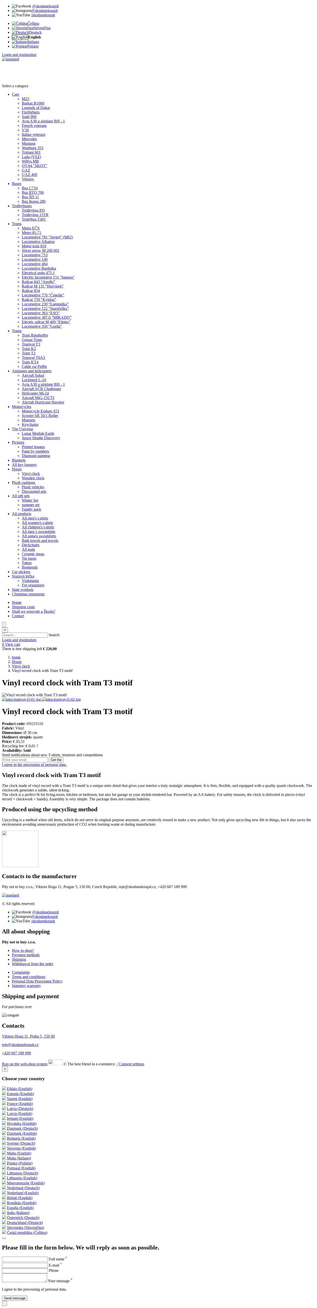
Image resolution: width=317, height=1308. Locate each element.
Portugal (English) (21, 1168)
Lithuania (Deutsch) (22, 1173)
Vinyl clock (21, 666)
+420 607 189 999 (16, 1053)
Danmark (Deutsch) (22, 1128)
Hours (17, 662)
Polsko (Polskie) (19, 1163)
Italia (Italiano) (18, 1213)
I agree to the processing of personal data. (34, 764)
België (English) (19, 1198)
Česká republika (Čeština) (27, 1232)
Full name (58, 1259)
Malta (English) (19, 1153)
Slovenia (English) (21, 1148)
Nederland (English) (23, 1193)
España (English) (20, 1208)
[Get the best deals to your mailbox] (4, 1238)
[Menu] (4, 624)
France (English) (20, 1104)
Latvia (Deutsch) (20, 1108)
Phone (54, 1270)
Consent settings (131, 1064)
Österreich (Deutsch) (23, 1218)
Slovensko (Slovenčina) (25, 1227)
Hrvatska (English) (21, 1123)
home (16, 657)
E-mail (55, 1265)
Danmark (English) (22, 1133)
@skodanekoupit (45, 6)
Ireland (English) (20, 1118)
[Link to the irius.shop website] (55, 1064)
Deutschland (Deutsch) (25, 1223)
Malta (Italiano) (19, 1158)
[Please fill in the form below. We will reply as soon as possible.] (4, 1303)
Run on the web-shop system (24, 1064)
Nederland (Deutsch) (23, 1188)
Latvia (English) (19, 1113)
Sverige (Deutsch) (21, 1143)
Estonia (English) (20, 1094)
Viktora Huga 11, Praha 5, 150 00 (28, 1036)
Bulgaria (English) (21, 1138)
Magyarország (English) (26, 1183)
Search (54, 635)
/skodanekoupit (43, 15)
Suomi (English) (19, 1099)
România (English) (21, 1203)
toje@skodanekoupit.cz (20, 1045)
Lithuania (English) (22, 1178)
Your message (60, 1281)
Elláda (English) (19, 1089)
